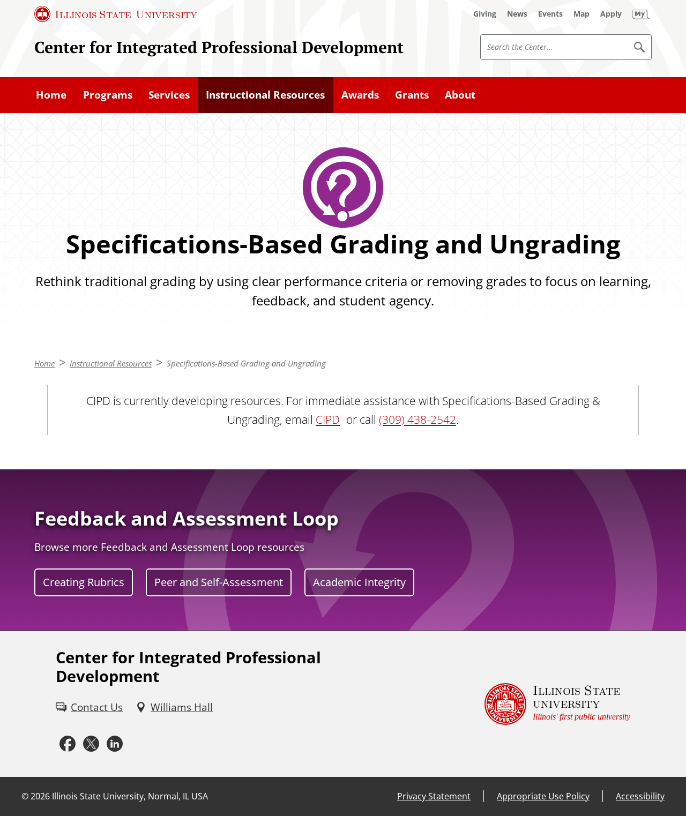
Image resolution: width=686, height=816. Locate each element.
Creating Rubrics (83, 582)
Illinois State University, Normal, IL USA (130, 796)
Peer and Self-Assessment (218, 582)
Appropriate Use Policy (543, 796)
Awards (360, 95)
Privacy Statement (434, 796)
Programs (107, 95)
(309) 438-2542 (417, 419)
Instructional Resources (265, 95)
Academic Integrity (359, 582)
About (460, 95)
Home (51, 95)
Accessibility (640, 796)
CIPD (328, 419)
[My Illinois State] (641, 14)
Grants (412, 95)
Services (169, 95)
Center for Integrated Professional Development (219, 46)
